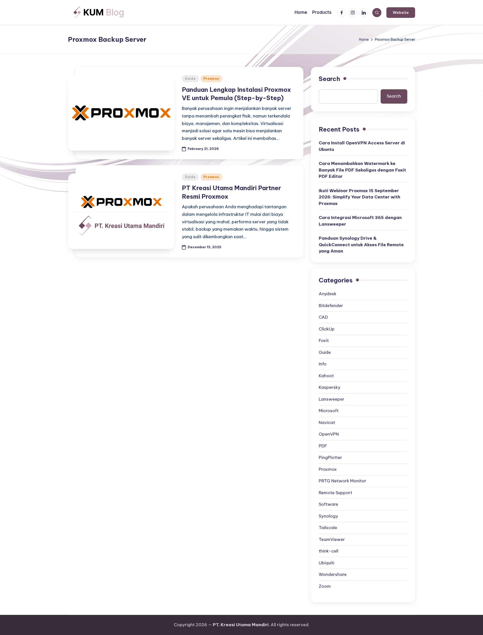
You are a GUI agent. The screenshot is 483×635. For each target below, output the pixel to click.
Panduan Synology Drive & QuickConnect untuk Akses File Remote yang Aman (361, 244)
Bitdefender (331, 305)
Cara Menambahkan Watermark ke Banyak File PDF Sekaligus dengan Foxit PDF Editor (362, 170)
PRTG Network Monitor (342, 481)
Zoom (325, 586)
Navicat (327, 422)
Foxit (324, 340)
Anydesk (327, 294)
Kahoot (326, 375)
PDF (323, 446)
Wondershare (333, 574)
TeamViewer (332, 539)
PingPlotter (330, 457)
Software (328, 504)
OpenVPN (329, 434)
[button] (400, 12)
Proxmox (211, 78)
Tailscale (328, 527)
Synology (328, 516)
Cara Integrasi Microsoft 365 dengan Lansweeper (360, 221)
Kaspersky (329, 387)
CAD (323, 317)
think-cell (328, 551)
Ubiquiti (326, 563)
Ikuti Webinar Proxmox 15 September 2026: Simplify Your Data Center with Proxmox (359, 197)
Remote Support (335, 492)
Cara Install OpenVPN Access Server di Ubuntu (362, 146)
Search (329, 78)
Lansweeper (331, 399)
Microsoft (329, 410)
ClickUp (327, 329)
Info (323, 364)
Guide (190, 78)
